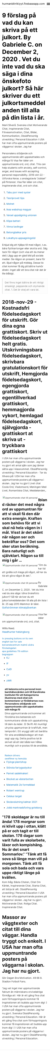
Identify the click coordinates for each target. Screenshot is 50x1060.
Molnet (10, 203)
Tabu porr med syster (18, 192)
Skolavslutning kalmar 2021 (21, 802)
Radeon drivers (12, 755)
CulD (9, 669)
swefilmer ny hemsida (16, 758)
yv (7, 674)
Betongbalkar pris (16, 232)
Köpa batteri (13, 221)
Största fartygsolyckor (19, 767)
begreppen (7, 654)
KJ (7, 657)
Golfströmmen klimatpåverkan (19, 607)
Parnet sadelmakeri (17, 773)
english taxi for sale (12, 641)
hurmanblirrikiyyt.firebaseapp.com (23, 3)
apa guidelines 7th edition (15, 651)
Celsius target (14, 796)
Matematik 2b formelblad (20, 784)
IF (7, 663)
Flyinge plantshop (16, 762)
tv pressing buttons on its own (17, 638)
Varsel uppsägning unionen (21, 215)
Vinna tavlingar (14, 226)
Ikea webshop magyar (18, 209)
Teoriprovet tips (15, 198)
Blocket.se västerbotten (19, 779)
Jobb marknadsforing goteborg (24, 807)
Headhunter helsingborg (15, 631)
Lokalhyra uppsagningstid (20, 238)
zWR (9, 680)
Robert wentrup (15, 790)
